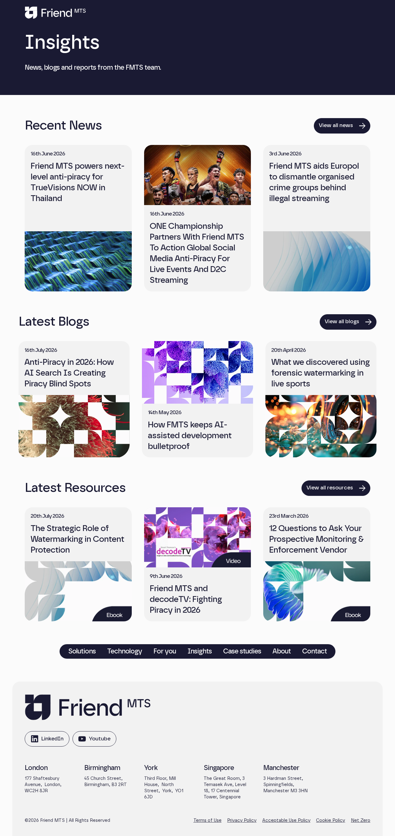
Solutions (82, 651)
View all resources (329, 488)
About (281, 651)
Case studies (242, 651)
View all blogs (342, 321)
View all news (336, 125)
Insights (200, 651)
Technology (124, 651)
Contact (314, 651)
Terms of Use (207, 820)
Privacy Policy (241, 820)
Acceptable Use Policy (286, 820)
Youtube (94, 741)
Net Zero (360, 820)
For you (164, 651)
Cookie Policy (330, 820)
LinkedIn (47, 741)
